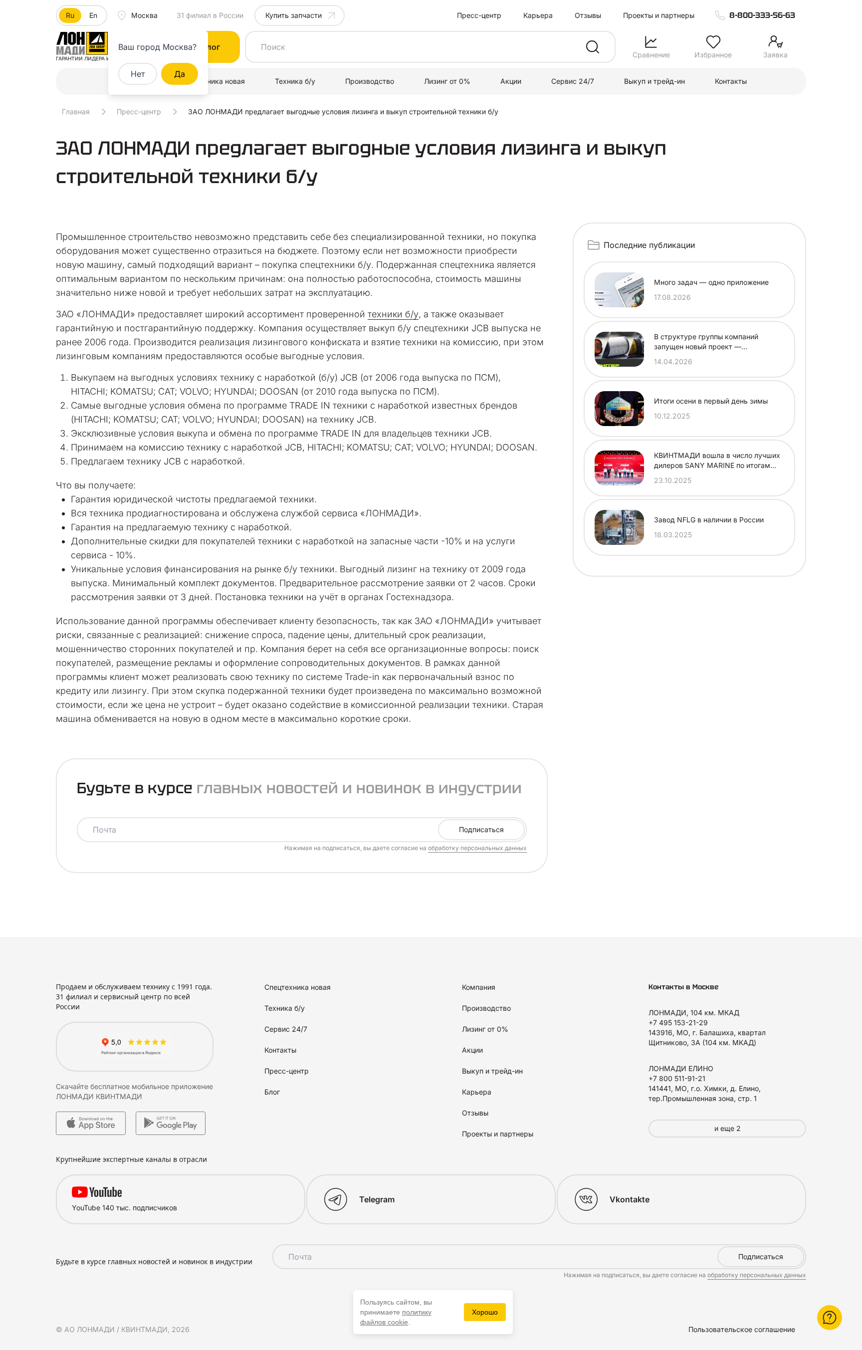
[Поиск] (593, 47)
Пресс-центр (479, 15)
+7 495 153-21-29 (678, 1022)
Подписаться (481, 829)
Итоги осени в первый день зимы (711, 401)
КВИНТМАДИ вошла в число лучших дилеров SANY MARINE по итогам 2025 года (717, 460)
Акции (510, 81)
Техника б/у (295, 81)
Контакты (731, 81)
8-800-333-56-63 (762, 15)
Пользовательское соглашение (741, 1329)
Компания (478, 987)
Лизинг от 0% (447, 81)
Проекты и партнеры (658, 15)
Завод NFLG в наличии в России (709, 519)
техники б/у (393, 314)
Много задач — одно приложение (711, 282)
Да (179, 74)
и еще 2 (727, 1128)
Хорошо (485, 1312)
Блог (272, 1092)
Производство (369, 81)
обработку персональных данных (477, 848)
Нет (138, 74)
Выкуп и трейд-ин (654, 81)
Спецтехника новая (212, 81)
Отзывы (588, 15)
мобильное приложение (172, 1086)
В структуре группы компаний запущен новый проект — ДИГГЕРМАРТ (706, 342)
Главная (76, 111)
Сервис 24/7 (572, 81)
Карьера (538, 15)
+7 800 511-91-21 (676, 1078)
